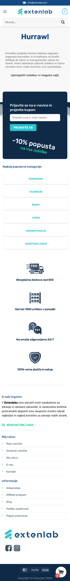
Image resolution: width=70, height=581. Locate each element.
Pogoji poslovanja (16, 515)
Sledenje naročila (16, 450)
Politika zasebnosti (17, 508)
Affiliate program (16, 494)
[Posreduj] (63, 21)
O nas (9, 464)
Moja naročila (14, 443)
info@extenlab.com (37, 2)
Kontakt (11, 471)
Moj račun (12, 457)
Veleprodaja (13, 488)
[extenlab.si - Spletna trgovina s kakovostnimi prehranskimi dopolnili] (35, 12)
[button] (5, 11)
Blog (9, 501)
